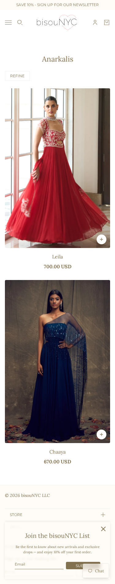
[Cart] (106, 22)
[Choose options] (101, 239)
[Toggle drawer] (8, 23)
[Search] (20, 22)
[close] (103, 529)
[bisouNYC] (57, 22)
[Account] (95, 22)
